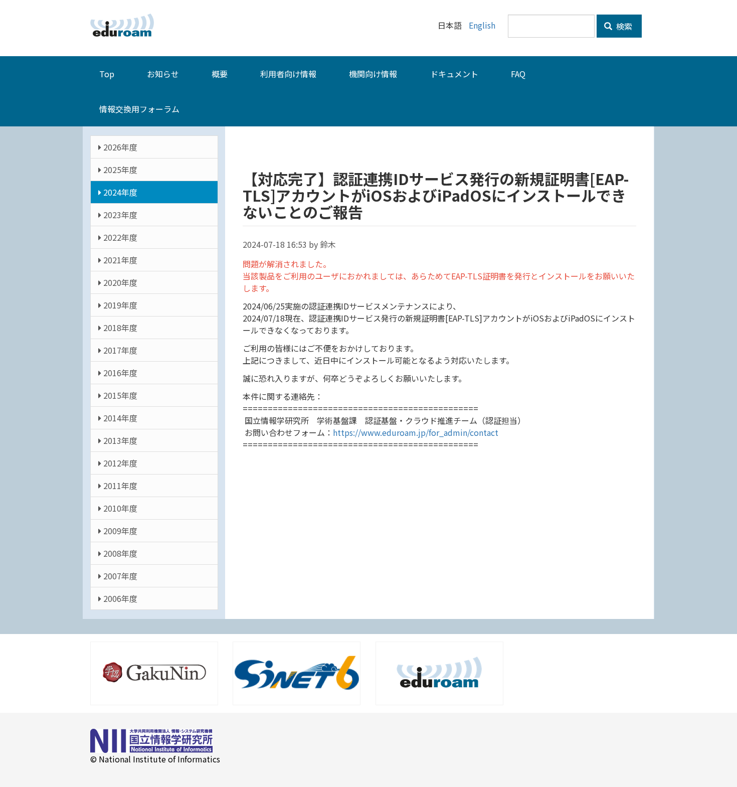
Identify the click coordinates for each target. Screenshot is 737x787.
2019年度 (119, 305)
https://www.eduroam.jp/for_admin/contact (415, 432)
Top (106, 74)
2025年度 (119, 170)
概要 (220, 74)
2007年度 (119, 576)
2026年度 (119, 147)
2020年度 (119, 282)
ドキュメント (454, 74)
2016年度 (119, 373)
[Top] (125, 25)
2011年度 (119, 486)
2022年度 (119, 237)
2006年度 (119, 598)
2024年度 (119, 192)
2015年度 (119, 395)
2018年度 (119, 328)
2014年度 (119, 418)
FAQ (518, 74)
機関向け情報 (373, 74)
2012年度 (119, 463)
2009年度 (119, 531)
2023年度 (119, 215)
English (482, 25)
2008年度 (119, 553)
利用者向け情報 (288, 74)
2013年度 (119, 440)
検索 (623, 26)
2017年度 (119, 350)
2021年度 (119, 260)
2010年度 (119, 508)
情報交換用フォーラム (139, 109)
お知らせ (163, 74)
